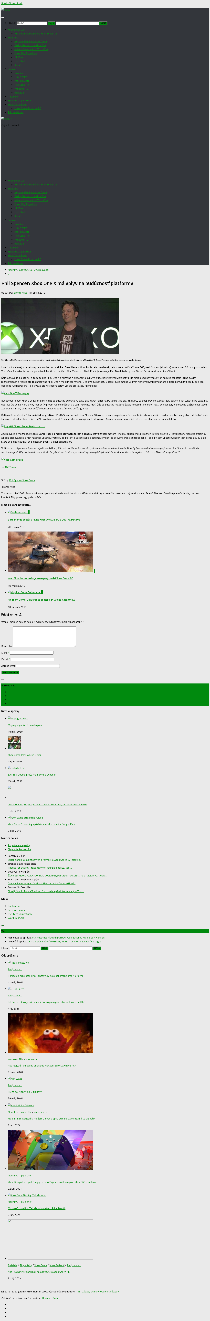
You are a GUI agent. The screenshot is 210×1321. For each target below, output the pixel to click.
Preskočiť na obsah (11, 3)
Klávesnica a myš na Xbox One (31, 49)
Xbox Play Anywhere (25, 53)
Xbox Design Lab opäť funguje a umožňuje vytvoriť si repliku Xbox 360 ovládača (52, 1182)
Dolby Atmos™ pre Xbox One (30, 45)
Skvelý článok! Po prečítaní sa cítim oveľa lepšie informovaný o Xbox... (46, 891)
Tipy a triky (20, 77)
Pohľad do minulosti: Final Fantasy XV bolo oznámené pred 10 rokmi (45, 976)
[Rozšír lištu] (2, 679)
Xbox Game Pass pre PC (27, 108)
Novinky (18, 73)
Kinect (17, 65)
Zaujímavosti (21, 81)
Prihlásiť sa (14, 906)
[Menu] (2, 17)
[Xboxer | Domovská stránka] (6, 10)
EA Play (18, 57)
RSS (78, 1291)
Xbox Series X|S (16, 30)
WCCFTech (10, 467)
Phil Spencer (15, 480)
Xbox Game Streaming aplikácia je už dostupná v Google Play (41, 824)
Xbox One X (25, 270)
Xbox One (13, 37)
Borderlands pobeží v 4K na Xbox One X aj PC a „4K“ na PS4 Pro (44, 520)
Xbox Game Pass (17, 104)
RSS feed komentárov (20, 914)
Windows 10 (21, 89)
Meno (5, 653)
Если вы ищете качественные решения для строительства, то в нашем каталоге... (57, 875)
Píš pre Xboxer (15, 112)
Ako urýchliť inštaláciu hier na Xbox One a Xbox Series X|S (39, 1272)
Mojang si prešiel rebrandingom (25, 725)
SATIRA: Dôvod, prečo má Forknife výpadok (32, 775)
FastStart (19, 61)
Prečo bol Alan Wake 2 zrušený (25, 1092)
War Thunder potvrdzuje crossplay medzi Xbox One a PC (40, 578)
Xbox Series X (57, 1265)
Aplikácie (19, 93)
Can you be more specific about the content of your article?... (41, 883)
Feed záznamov (16, 910)
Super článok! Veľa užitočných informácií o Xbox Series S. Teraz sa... (44, 860)
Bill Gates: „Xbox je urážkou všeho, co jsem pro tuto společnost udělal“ (46, 1002)
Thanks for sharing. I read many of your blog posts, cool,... (40, 868)
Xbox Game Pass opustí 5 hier (24, 755)
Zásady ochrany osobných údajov (100, 1291)
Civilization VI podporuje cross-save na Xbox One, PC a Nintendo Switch (47, 804)
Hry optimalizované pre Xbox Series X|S (36, 33)
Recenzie (13, 96)
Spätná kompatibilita (19, 100)
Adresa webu (8, 666)
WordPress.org (16, 918)
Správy (11, 69)
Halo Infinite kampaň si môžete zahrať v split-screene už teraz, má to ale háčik (51, 1118)
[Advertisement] (105, 153)
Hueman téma (50, 1298)
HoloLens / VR (22, 85)
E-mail (5, 659)
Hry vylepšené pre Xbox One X (30, 41)
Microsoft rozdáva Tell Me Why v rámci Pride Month (36, 1208)
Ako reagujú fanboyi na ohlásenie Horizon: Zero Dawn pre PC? (42, 1065)
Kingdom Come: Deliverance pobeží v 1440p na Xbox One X (41, 600)
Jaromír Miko (20, 293)
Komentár (6, 646)
